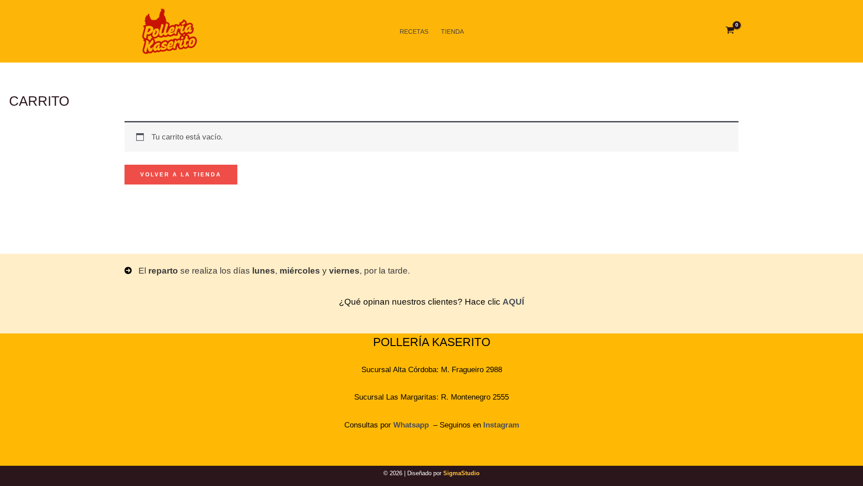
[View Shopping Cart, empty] (729, 31)
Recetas (414, 31)
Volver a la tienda (181, 174)
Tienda (452, 31)
